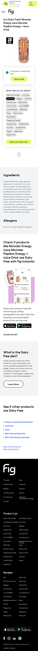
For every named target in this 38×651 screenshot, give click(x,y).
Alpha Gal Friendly (13, 95)
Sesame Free (11, 124)
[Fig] (11, 11)
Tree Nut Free (20, 127)
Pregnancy (7, 608)
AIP (4, 577)
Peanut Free (18, 113)
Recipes (6, 488)
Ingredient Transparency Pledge (26, 497)
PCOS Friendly (8, 549)
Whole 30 (22, 615)
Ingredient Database (9, 648)
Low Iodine (7, 541)
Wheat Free (11, 135)
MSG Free (23, 109)
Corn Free (25, 95)
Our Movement (8, 493)
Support (22, 488)
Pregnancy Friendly (13, 120)
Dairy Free (10, 98)
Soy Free (10, 127)
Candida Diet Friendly (10, 522)
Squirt (7, 429)
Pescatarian (11, 116)
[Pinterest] (20, 638)
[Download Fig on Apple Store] (9, 629)
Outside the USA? (10, 334)
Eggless (19, 98)
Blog (20, 480)
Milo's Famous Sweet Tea (15, 433)
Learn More (13, 384)
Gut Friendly (7, 589)
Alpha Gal (22, 577)
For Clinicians (8, 497)
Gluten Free (22, 102)
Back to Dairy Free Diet (12, 446)
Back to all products (11, 449)
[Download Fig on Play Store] (24, 629)
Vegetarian (18, 131)
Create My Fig (8, 484)
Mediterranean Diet (10, 600)
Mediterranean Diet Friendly (25, 542)
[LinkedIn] (14, 638)
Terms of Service (15, 644)
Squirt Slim (9, 426)
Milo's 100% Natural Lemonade (17, 437)
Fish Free (28, 98)
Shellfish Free (23, 124)
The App (6, 480)
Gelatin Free (11, 102)
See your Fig (19, 79)
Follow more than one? (19, 142)
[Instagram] (8, 638)
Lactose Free (11, 106)
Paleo (9, 113)
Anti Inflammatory (25, 518)
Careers (6, 501)
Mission (21, 493)
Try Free (31, 4)
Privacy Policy (25, 644)
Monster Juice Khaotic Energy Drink (19, 422)
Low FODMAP (24, 106)
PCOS (5, 604)
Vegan (9, 131)
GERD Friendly (23, 530)
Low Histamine (12, 109)
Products (22, 484)
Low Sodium (7, 596)
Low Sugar (22, 596)
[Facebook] (4, 638)
